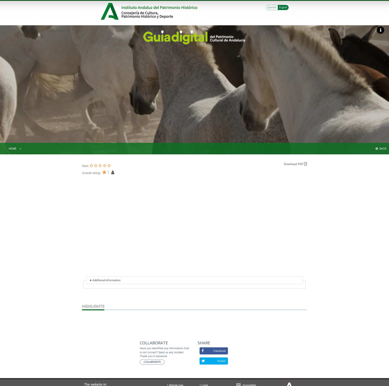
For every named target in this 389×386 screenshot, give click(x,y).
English (283, 7)
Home (12, 148)
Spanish (271, 7)
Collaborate (152, 362)
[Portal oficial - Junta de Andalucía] (110, 11)
